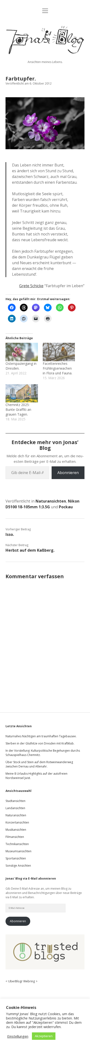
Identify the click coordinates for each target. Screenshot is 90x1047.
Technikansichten (17, 844)
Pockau (66, 506)
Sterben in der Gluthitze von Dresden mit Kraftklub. (40, 743)
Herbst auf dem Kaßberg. (30, 550)
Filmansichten (15, 837)
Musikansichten (16, 830)
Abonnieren (68, 472)
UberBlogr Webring (21, 981)
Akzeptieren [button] (44, 1036)
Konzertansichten (17, 822)
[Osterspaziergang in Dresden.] (22, 352)
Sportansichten (16, 858)
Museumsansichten (18, 851)
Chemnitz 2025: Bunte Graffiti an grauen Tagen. (18, 409)
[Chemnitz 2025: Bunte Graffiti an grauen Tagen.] (22, 393)
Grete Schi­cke (31, 285)
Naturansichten (51, 501)
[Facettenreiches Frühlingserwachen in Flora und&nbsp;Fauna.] (59, 352)
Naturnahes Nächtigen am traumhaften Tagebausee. (41, 736)
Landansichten (15, 808)
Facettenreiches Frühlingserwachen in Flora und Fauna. (57, 368)
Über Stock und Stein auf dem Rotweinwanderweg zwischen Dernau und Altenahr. (39, 764)
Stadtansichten (15, 801)
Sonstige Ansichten (18, 866)
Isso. (10, 534)
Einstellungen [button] (17, 1036)
